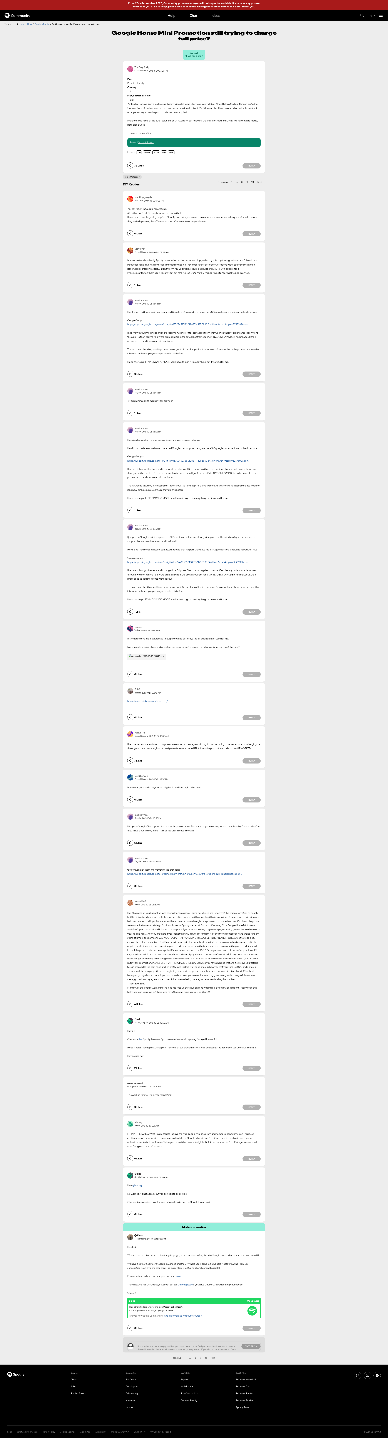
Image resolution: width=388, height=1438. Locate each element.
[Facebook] (377, 1375)
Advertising (132, 1393)
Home (21, 24)
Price (171, 152)
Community (20, 15)
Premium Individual (246, 1379)
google (147, 152)
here (178, 1276)
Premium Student (245, 1400)
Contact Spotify (189, 1400)
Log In (371, 15)
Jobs (73, 1386)
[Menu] (380, 15)
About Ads (85, 1431)
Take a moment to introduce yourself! (182, 1315)
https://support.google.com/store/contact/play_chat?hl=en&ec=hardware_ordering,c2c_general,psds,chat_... (184, 873)
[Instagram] (357, 1375)
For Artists (131, 1379)
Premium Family (42, 24)
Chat (193, 15)
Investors (130, 1400)
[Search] (362, 15)
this (140, 1039)
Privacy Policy (49, 1431)
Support (185, 1379)
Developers (132, 1386)
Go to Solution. (146, 142)
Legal (9, 1431)
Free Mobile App (189, 1393)
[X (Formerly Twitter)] (367, 1375)
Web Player (187, 1386)
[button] (260, 69)
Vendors (130, 1407)
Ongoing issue (185, 1284)
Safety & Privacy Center (27, 1431)
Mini (164, 152)
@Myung (137, 1185)
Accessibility (100, 1431)
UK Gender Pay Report (160, 1431)
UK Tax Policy (140, 1431)
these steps (213, 6)
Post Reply (251, 1346)
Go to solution (195, 55)
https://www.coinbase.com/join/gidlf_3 (147, 701)
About (74, 1379)
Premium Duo (243, 1386)
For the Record (78, 1393)
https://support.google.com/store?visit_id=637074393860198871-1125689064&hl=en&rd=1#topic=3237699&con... (188, 324)
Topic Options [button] (131, 176)
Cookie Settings (67, 1431)
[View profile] (130, 68)
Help (172, 15)
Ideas (215, 15)
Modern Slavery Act (120, 1431)
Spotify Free (242, 1407)
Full (139, 152)
